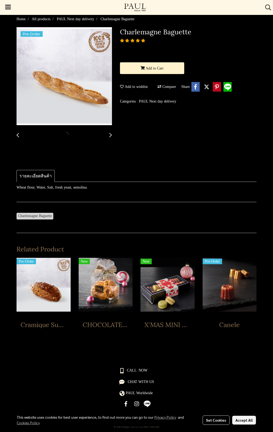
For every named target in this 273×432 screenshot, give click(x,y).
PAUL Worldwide (139, 393)
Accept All (244, 420)
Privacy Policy (165, 417)
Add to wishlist (136, 87)
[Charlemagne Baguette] (64, 76)
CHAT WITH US (141, 382)
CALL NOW (137, 370)
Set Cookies (216, 420)
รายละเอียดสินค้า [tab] (35, 176)
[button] (266, 7)
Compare (168, 87)
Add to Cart (154, 68)
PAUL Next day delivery (157, 101)
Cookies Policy (28, 422)
